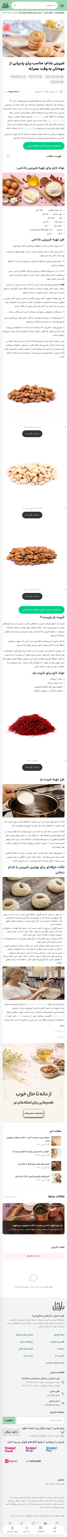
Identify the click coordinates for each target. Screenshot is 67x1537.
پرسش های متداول (24, 1335)
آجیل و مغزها (59, 1016)
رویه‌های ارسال (26, 1342)
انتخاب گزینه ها (32, 433)
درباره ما (61, 1349)
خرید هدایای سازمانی (55, 1363)
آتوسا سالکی (50, 76)
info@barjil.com (52, 1405)
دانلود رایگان (11, 1432)
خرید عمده (28, 1356)
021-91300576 (53, 1395)
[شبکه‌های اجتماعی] (56, 1524)
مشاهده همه (11, 1196)
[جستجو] (61, 91)
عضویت (9, 1420)
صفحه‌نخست (60, 12)
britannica (60, 1031)
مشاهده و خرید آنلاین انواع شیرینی (44, 146)
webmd (61, 1037)
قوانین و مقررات (57, 1342)
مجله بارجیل (48, 12)
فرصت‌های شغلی (25, 1349)
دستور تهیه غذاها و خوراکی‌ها (30, 12)
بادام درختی (38, 116)
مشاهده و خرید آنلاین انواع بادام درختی (41, 610)
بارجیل (19, 1016)
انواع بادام (28, 128)
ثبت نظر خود (31, 1256)
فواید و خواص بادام (56, 120)
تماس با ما (60, 1356)
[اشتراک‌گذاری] (59, 25)
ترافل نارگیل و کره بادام (37, 1004)
